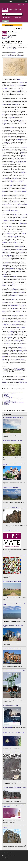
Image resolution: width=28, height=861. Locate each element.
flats (4, 357)
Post (19, 181)
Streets (12, 158)
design (23, 291)
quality (3, 93)
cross (17, 118)
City (9, 302)
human (4, 102)
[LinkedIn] (20, 29)
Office (22, 181)
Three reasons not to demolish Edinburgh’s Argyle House (14, 787)
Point (20, 177)
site (9, 258)
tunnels (22, 308)
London (16, 195)
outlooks (12, 87)
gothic (26, 209)
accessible (16, 340)
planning (15, 215)
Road (22, 315)
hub (25, 291)
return (13, 299)
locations (20, 340)
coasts (5, 120)
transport (21, 87)
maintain (17, 359)
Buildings (17, 209)
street (3, 318)
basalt (11, 185)
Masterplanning (7, 400)
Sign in (24, 4)
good (22, 252)
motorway (4, 220)
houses (3, 356)
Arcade (3, 209)
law (16, 271)
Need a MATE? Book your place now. (10, 530)
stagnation (24, 233)
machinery (4, 265)
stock (24, 256)
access (25, 105)
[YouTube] (21, 29)
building (16, 309)
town (24, 147)
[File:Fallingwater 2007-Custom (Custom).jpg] (12, 455)
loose (10, 242)
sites (26, 121)
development (4, 105)
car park (11, 259)
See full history (5, 38)
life (24, 321)
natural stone (9, 184)
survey (9, 93)
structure (14, 308)
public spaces (13, 295)
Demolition (7, 249)
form (16, 193)
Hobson (17, 128)
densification (7, 354)
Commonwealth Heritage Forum (10, 393)
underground (9, 303)
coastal (5, 123)
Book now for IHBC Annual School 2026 (10, 705)
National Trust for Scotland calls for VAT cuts (12, 648)
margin (18, 325)
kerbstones (8, 187)
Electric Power (9, 210)
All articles (5, 21)
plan (26, 147)
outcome (22, 369)
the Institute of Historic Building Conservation (11, 378)
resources (16, 104)
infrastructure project (15, 305)
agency (18, 278)
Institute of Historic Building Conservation (11, 385)
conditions (23, 188)
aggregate (12, 268)
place (3, 338)
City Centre (20, 162)
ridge (10, 316)
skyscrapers (24, 250)
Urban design (6, 404)
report (7, 90)
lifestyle (13, 350)
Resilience (4, 90)
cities (17, 212)
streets (3, 156)
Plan (13, 78)
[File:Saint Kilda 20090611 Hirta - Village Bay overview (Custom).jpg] (12, 500)
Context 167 (17, 376)
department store (17, 321)
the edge (23, 123)
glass (20, 250)
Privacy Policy (13, 855)
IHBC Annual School (7, 727)
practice (7, 297)
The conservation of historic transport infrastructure (14, 402)
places (12, 161)
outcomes (4, 162)
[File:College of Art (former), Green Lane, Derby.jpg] (12, 523)
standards (25, 221)
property (19, 347)
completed (23, 172)
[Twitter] (18, 29)
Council (13, 381)
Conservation (6, 394)
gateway (3, 311)
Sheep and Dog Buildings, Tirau (10, 401)
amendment (4, 272)
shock (10, 237)
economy (4, 242)
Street (10, 300)
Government (4, 276)
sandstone (24, 184)
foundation (7, 142)
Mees (13, 220)
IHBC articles (6, 396)
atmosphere (20, 244)
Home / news (7, 17)
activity (3, 114)
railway (14, 172)
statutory (4, 285)
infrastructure (15, 168)
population (8, 54)
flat (5, 178)
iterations (14, 263)
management (14, 289)
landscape (10, 117)
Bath (11, 150)
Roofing (20, 751)
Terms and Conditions (5, 857)
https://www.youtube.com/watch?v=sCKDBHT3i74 (13, 373)
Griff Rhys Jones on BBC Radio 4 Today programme (13, 507)
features (12, 85)
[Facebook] (16, 29)
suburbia (22, 196)
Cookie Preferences (5, 855)
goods (8, 171)
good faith (19, 269)
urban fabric (23, 259)
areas (11, 337)
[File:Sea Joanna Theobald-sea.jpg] (12, 619)
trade (24, 115)
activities (12, 325)
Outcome (14, 368)
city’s (10, 340)
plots (9, 356)
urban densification (9, 55)
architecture (21, 292)
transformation (15, 294)
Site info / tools (18, 17)
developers (23, 327)
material (15, 105)
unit (21, 381)
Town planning (6, 403)
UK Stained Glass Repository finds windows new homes (14, 554)
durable (3, 191)
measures (19, 240)
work (25, 185)
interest (17, 327)
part (5, 159)
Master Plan (24, 382)
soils (9, 104)
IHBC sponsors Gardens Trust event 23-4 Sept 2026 (13, 417)
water (3, 124)
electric (3, 195)
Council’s (17, 291)
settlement (22, 85)
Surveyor (4, 149)
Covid (22, 88)
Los (13, 217)
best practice (15, 292)
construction (4, 227)
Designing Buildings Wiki (12, 48)
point (3, 255)
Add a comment (12, 410)
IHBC (21, 378)
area (5, 327)
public (5, 221)
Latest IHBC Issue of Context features (10, 751)
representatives (20, 139)
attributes (12, 127)
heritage (19, 55)
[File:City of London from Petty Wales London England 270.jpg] (12, 640)
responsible (4, 382)
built (3, 155)
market (3, 258)
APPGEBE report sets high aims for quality (11, 581)
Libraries (18, 79)
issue (10, 347)
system (15, 201)
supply (15, 242)
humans (21, 82)
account (13, 52)
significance (17, 319)
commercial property (19, 246)
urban (26, 82)
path (19, 300)
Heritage (24, 161)
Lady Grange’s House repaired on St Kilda (11, 487)
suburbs (3, 200)
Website (9, 36)
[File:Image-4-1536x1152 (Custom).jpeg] (12, 432)
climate (3, 104)
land (15, 99)
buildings (10, 180)
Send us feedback (21, 410)
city (17, 109)
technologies (4, 88)
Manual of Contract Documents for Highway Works (14, 398)
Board (13, 210)
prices (22, 347)
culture (18, 105)
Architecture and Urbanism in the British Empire (13, 391)
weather (20, 350)
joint (19, 91)
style (11, 209)
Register (19, 4)
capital (10, 130)
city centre (23, 155)
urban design (4, 294)
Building (11, 181)
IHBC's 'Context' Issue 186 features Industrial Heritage (13, 670)
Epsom (11, 200)
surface (7, 259)
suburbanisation (6, 231)
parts (10, 47)
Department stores (15, 324)
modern (5, 204)
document (14, 137)
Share (5, 410)
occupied (10, 334)
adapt (7, 332)
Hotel (3, 256)
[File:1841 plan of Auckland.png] (15, 58)
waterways (20, 120)
